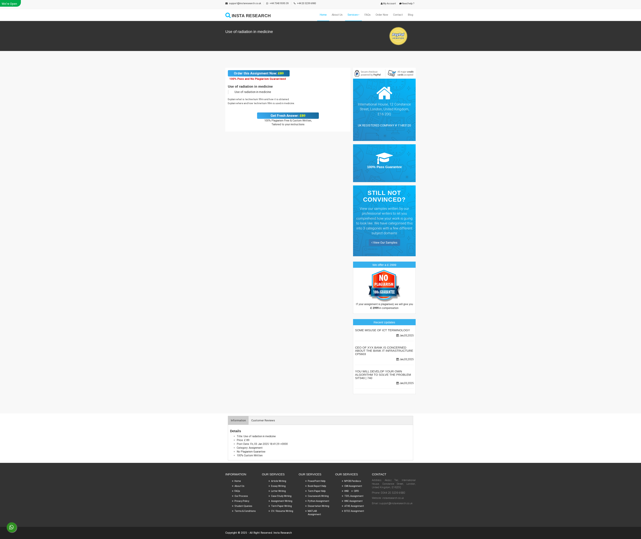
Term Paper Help (317, 491)
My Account (389, 3)
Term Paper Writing (281, 506)
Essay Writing (278, 486)
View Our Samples (384, 242)
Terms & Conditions (245, 511)
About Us (337, 14)
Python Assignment (318, 501)
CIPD (356, 491)
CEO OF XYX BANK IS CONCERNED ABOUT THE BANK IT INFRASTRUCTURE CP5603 (384, 351)
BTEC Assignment (354, 511)
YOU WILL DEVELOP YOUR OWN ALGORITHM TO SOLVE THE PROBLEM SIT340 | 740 (383, 375)
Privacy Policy (242, 501)
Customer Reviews (263, 420)
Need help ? (408, 3)
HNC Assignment (353, 501)
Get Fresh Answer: (288, 116)
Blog (410, 14)
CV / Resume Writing (282, 511)
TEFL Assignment (353, 496)
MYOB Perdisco (352, 481)
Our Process (241, 496)
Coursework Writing (318, 496)
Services (353, 14)
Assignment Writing (281, 501)
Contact (398, 14)
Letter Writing (278, 491)
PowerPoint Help (317, 481)
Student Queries (243, 506)
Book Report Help (317, 486)
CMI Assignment (353, 486)
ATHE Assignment (354, 506)
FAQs (367, 14)
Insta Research (282, 532)
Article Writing (278, 481)
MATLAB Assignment (314, 513)
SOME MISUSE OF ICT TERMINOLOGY (382, 330)
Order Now (382, 14)
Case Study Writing (281, 496)
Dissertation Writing (318, 506)
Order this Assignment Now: (259, 73)
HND (346, 491)
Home (323, 14)
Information (238, 420)
